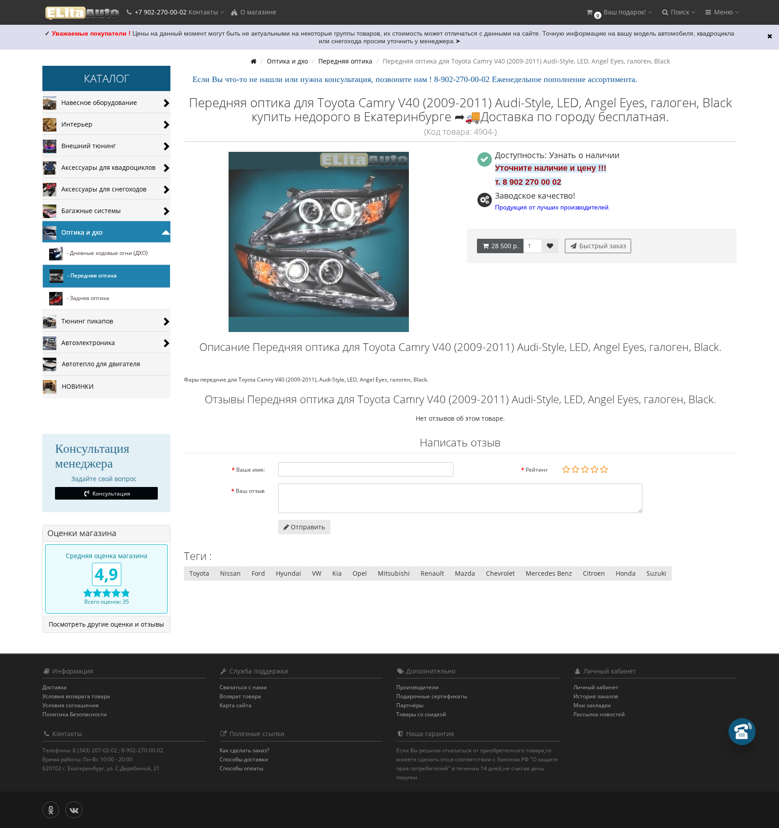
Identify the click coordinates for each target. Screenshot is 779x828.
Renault (432, 573)
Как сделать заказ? (244, 750)
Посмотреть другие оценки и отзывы (106, 624)
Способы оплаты (241, 768)
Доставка (54, 687)
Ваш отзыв (250, 491)
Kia (337, 573)
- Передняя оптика (90, 276)
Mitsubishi (394, 573)
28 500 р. (504, 245)
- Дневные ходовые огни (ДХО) (105, 253)
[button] (618, 12)
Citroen (594, 573)
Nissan (230, 573)
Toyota (199, 573)
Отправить (307, 527)
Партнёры (409, 705)
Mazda (465, 573)
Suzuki (656, 573)
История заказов (595, 696)
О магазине (257, 12)
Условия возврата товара (76, 696)
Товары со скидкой (421, 714)
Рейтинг (537, 469)
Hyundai (288, 573)
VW (316, 573)
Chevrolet (500, 573)
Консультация (110, 493)
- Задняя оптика (86, 298)
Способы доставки (244, 759)
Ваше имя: (250, 469)
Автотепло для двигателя (98, 363)
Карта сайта (236, 705)
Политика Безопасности (74, 714)
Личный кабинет (596, 687)
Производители (417, 687)
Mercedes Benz (549, 573)
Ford (258, 573)
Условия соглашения (70, 705)
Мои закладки (592, 705)
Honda (626, 573)
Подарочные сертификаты (431, 696)
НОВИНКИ (75, 386)
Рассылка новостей (599, 714)
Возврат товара (240, 696)
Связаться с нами (243, 687)
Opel (360, 573)
